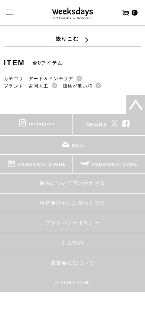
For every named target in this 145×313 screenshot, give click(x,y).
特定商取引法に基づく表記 (72, 203)
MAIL (78, 145)
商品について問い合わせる (72, 183)
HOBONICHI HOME (114, 164)
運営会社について (72, 263)
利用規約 (73, 243)
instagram (41, 123)
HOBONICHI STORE (41, 164)
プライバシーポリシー (72, 222)
